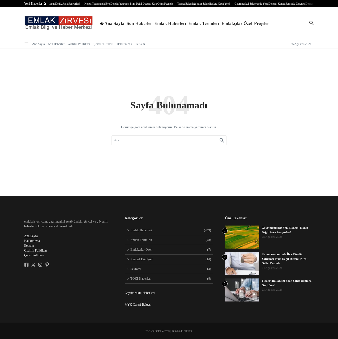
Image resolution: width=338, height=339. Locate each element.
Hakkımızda (124, 44)
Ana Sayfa (38, 44)
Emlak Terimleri (203, 23)
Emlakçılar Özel (236, 23)
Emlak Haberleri (170, 23)
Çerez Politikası (103, 44)
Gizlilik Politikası (79, 44)
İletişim (140, 44)
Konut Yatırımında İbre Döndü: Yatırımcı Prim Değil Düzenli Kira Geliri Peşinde (284, 258)
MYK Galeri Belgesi (138, 304)
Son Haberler (139, 23)
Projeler (261, 23)
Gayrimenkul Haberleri (140, 293)
